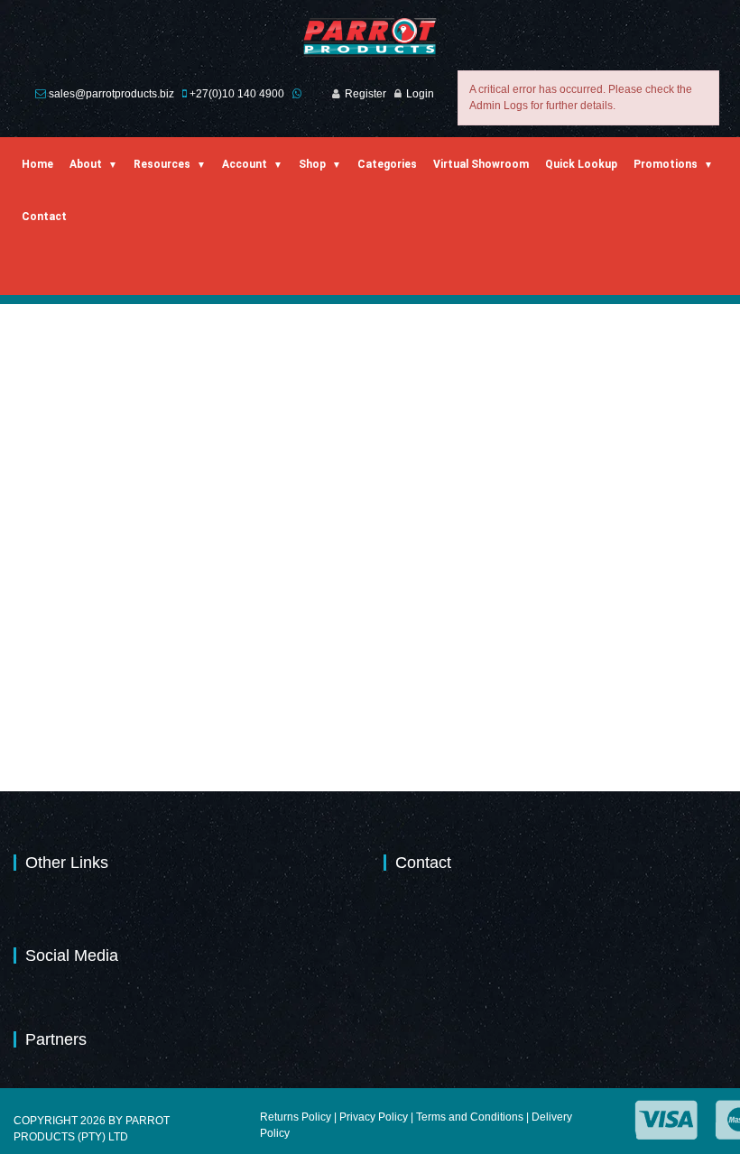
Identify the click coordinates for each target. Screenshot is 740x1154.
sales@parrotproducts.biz (111, 94)
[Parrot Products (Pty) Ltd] (370, 37)
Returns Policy (295, 1117)
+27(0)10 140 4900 (237, 94)
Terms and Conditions (469, 1117)
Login (420, 94)
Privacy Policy (373, 1117)
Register (365, 94)
